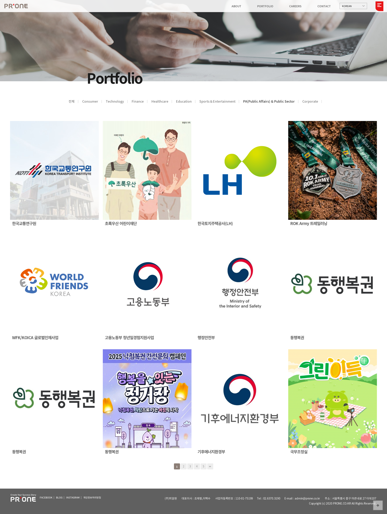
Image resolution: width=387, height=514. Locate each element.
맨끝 (210, 466)
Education (184, 101)
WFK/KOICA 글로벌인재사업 (35, 337)
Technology (115, 101)
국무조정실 (298, 451)
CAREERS (295, 6)
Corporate (310, 101)
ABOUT (236, 6)
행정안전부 (206, 337)
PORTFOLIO (265, 6)
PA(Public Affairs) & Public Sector (269, 101)
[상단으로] (378, 505)
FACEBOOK (46, 497)
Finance (138, 101)
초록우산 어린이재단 (121, 223)
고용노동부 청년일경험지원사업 (129, 337)
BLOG (59, 497)
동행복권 (297, 337)
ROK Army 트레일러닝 (308, 223)
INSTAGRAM (73, 497)
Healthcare (159, 101)
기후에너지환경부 (211, 451)
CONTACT (324, 6)
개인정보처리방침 (92, 497)
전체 (72, 101)
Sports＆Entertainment (217, 101)
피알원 (16, 6)
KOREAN (347, 6)
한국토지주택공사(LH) (215, 223)
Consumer (90, 101)
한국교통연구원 (24, 223)
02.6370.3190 (271, 498)
